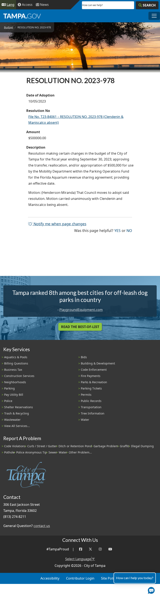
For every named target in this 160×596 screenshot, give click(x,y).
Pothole (9, 452)
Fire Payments (90, 376)
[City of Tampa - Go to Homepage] (22, 16)
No (129, 230)
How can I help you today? (134, 578)
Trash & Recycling (16, 413)
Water (85, 420)
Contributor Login (80, 578)
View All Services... (17, 426)
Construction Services (19, 376)
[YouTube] (110, 549)
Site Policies (110, 578)
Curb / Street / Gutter (42, 446)
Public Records (91, 401)
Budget (8, 27)
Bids (84, 357)
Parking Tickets (91, 388)
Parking (9, 388)
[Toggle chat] (150, 589)
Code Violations (15, 446)
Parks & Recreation (94, 382)
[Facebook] (80, 549)
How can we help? (92, 5)
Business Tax (13, 370)
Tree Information (92, 413)
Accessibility (49, 578)
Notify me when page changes (59, 223)
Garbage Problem (106, 446)
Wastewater (12, 420)
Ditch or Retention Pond (75, 446)
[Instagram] (100, 549)
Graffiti (124, 446)
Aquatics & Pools (15, 357)
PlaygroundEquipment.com (81, 309)
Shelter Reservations (18, 407)
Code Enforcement (94, 370)
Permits (86, 395)
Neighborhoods (15, 382)
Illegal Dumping (142, 446)
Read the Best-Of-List (80, 326)
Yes (117, 230)
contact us (42, 525)
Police (8, 401)
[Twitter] (90, 549)
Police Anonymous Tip (31, 452)
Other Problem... (80, 452)
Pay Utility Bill (13, 395)
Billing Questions (16, 363)
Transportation (91, 407)
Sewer (53, 452)
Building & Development (98, 363)
